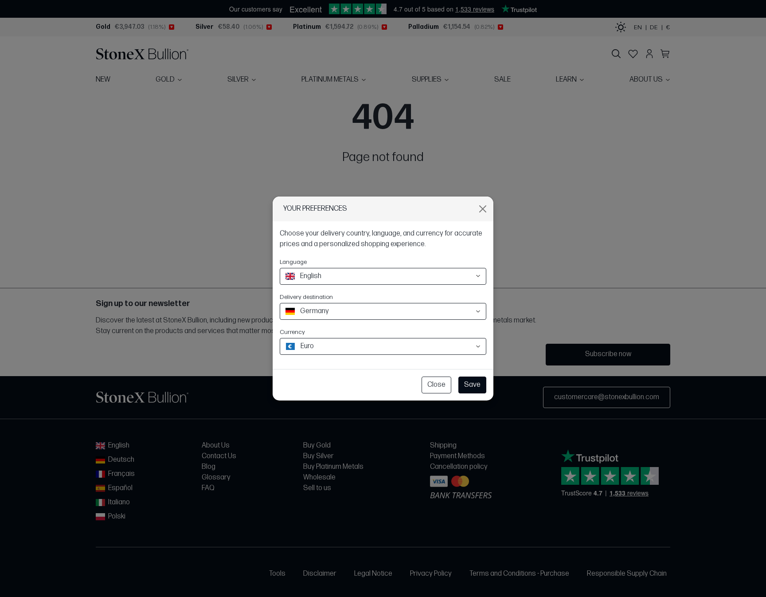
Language (293, 262)
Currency (292, 332)
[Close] (483, 209)
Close (436, 385)
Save (472, 385)
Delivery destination (306, 297)
